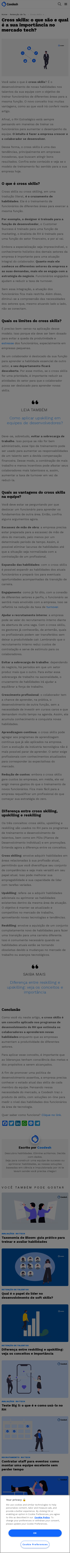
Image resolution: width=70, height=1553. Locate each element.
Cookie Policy (42, 1517)
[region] (35, 1524)
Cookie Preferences (35, 1544)
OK (35, 1533)
